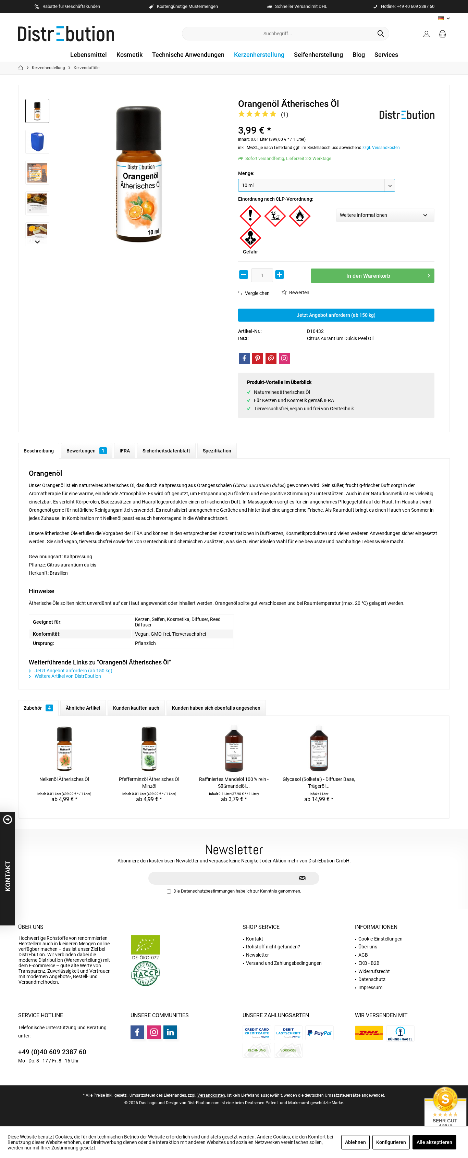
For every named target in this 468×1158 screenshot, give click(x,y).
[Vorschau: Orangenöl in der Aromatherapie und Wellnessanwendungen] (37, 203)
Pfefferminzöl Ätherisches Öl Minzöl (149, 782)
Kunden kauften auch (136, 708)
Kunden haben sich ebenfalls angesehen (216, 708)
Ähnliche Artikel (83, 708)
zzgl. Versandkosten (381, 147)
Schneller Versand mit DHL (301, 6)
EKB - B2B (369, 963)
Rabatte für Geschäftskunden (71, 6)
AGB (363, 955)
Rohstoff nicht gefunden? (273, 946)
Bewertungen (85, 450)
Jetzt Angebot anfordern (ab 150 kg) (336, 315)
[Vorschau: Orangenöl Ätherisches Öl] (37, 111)
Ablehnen (355, 1142)
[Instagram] (284, 358)
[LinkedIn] (170, 1032)
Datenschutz (371, 979)
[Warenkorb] (442, 33)
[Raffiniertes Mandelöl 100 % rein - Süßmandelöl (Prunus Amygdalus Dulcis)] (234, 748)
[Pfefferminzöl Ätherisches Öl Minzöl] (149, 748)
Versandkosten (211, 1095)
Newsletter (257, 955)
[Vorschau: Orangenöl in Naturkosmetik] (37, 234)
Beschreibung (39, 450)
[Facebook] (244, 358)
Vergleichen (257, 293)
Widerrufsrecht (374, 971)
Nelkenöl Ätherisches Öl (64, 779)
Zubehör (37, 708)
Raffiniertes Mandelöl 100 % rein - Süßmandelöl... (234, 782)
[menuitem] (442, 33)
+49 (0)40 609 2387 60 (52, 1052)
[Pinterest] (257, 358)
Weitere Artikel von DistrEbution (67, 676)
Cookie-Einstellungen (380, 939)
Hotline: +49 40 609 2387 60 (407, 6)
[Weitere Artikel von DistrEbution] (407, 114)
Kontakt (254, 939)
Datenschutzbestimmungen (208, 891)
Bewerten (298, 292)
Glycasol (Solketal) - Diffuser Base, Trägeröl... (319, 782)
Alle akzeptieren (434, 1142)
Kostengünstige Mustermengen (187, 6)
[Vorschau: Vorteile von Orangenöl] (37, 173)
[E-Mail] (271, 358)
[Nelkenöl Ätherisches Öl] (64, 748)
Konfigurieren (391, 1142)
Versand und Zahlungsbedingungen (284, 963)
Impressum (370, 987)
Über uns (31, 927)
